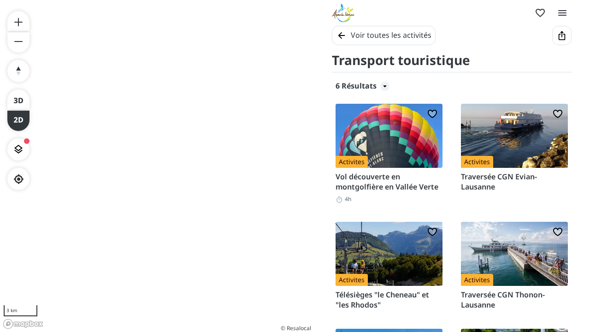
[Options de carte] (18, 149)
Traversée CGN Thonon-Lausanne (503, 300)
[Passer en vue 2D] (18, 121)
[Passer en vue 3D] (18, 99)
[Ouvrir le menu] (562, 13)
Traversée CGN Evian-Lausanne (499, 182)
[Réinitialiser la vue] (18, 71)
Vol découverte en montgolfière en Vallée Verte (387, 182)
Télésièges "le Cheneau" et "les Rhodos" (382, 300)
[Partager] (562, 35)
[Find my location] (18, 179)
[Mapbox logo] (23, 324)
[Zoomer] (18, 21)
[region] (156, 166)
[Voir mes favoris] (540, 12)
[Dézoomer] (18, 42)
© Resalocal (296, 328)
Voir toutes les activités (391, 35)
